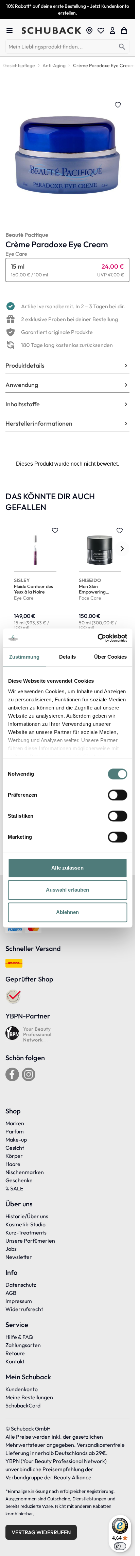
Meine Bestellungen (29, 1397)
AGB (10, 1292)
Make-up (16, 1139)
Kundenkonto (21, 1389)
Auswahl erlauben (67, 890)
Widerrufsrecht (24, 1309)
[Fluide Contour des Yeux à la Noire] (35, 579)
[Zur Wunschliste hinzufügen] (118, 105)
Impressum (18, 1301)
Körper (14, 1155)
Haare (12, 1164)
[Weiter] (122, 548)
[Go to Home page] (51, 30)
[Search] (122, 47)
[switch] (117, 795)
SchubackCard (22, 1405)
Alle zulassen (67, 868)
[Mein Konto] (112, 30)
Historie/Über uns (26, 1216)
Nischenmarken (24, 1172)
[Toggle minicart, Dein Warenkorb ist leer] (124, 30)
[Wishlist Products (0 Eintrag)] (100, 30)
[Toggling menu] (12, 30)
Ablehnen (67, 912)
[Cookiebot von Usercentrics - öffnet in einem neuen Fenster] (97, 638)
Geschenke (19, 1180)
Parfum (14, 1131)
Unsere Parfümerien (30, 1240)
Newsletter (18, 1256)
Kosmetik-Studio (25, 1224)
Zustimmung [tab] (24, 657)
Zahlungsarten (23, 1345)
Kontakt (14, 1361)
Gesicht (14, 1147)
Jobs (11, 1248)
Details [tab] (67, 657)
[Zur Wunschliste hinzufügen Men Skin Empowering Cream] (119, 530)
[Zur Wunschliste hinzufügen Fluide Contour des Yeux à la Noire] (55, 530)
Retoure (15, 1353)
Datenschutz (20, 1284)
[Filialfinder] (89, 30)
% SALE (14, 1188)
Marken (14, 1123)
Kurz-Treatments (26, 1232)
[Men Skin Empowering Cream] (100, 579)
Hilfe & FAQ (19, 1337)
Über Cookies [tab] (110, 657)
